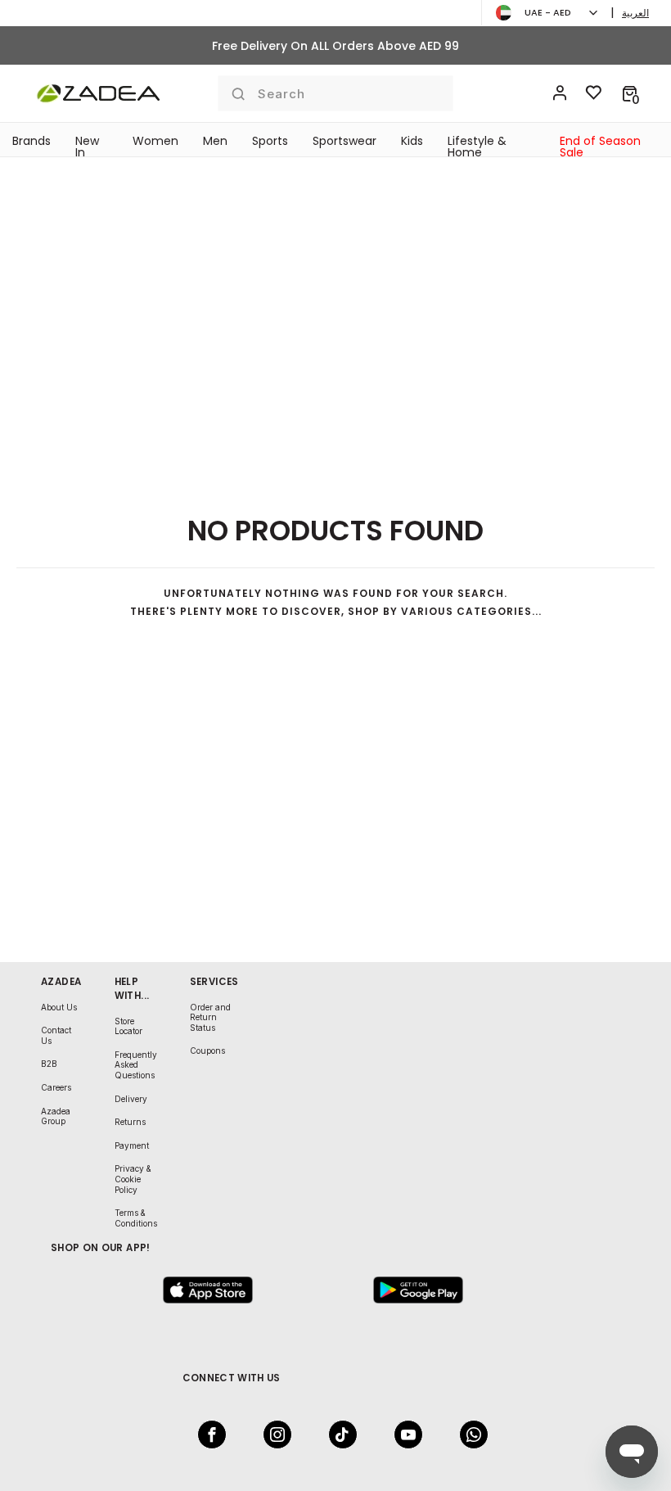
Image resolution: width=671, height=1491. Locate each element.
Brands (31, 141)
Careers (56, 1087)
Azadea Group (55, 1116)
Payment (132, 1145)
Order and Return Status (210, 1017)
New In (87, 146)
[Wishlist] (594, 93)
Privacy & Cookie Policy (133, 1178)
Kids (412, 141)
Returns (130, 1122)
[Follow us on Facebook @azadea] (207, 1434)
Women (155, 141)
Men (215, 141)
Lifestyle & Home (477, 146)
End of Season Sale (600, 146)
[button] (629, 93)
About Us (59, 1007)
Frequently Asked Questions (136, 1065)
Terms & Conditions (136, 1218)
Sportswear (344, 141)
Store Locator (128, 1026)
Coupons (207, 1050)
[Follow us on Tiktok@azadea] (338, 1434)
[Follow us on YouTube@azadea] (403, 1434)
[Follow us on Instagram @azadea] (272, 1434)
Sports (270, 141)
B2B (49, 1064)
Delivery (131, 1099)
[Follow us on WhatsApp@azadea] (469, 1434)
